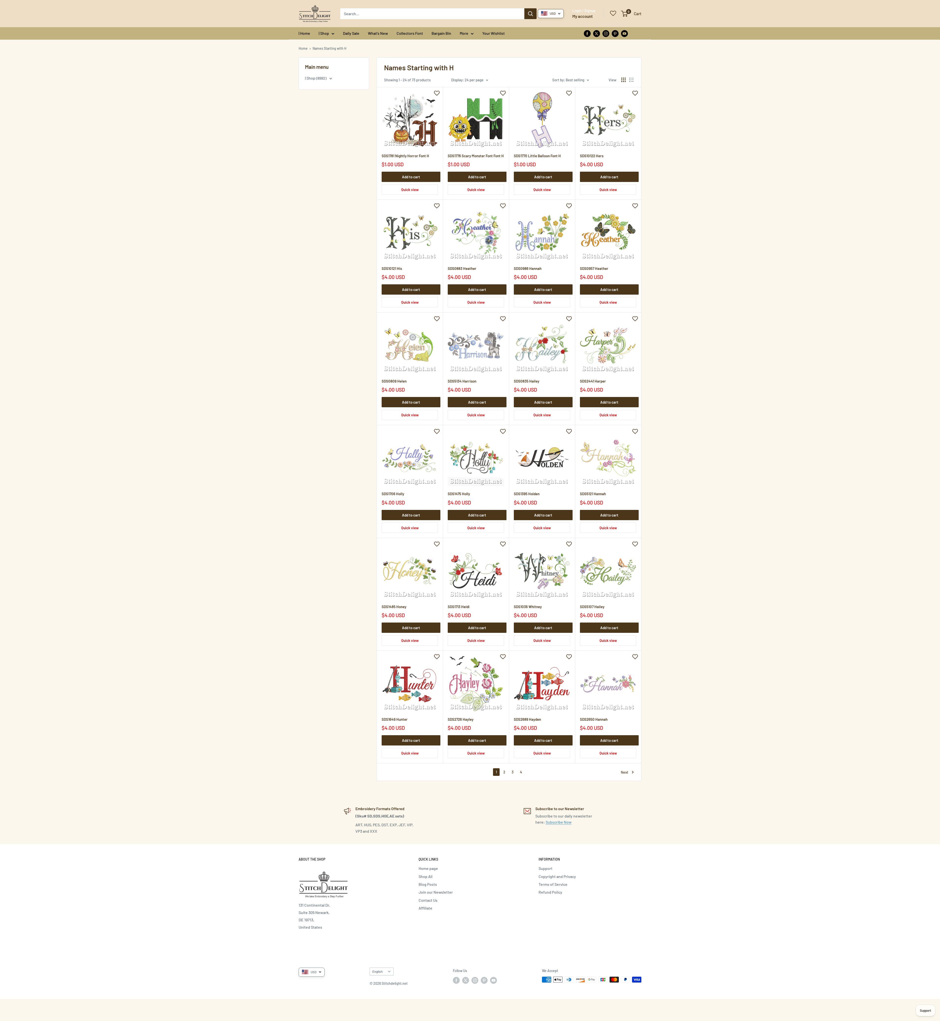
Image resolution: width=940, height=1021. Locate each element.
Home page (428, 868)
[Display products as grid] (623, 80)
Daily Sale (351, 33)
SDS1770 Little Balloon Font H (537, 156)
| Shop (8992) (316, 78)
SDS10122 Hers (591, 156)
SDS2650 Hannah (594, 719)
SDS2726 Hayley (460, 719)
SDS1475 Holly (459, 494)
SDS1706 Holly (393, 494)
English (377, 971)
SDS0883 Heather (462, 268)
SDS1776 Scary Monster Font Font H (476, 156)
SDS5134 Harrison (462, 381)
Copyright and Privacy (557, 876)
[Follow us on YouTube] (624, 33)
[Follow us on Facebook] (587, 33)
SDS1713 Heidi (459, 606)
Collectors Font (410, 33)
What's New (378, 33)
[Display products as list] (631, 80)
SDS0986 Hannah (527, 268)
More (464, 33)
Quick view (410, 189)
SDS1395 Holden (527, 494)
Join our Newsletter (436, 892)
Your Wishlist (493, 33)
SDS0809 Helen (394, 381)
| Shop (324, 33)
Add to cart (411, 177)
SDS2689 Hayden (527, 719)
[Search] (530, 13)
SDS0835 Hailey (526, 381)
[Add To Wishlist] (437, 93)
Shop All (426, 876)
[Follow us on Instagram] (605, 33)
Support (545, 868)
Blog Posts (428, 884)
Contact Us (428, 900)
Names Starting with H (329, 48)
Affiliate (425, 908)
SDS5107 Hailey (592, 606)
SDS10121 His (392, 268)
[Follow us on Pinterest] (615, 33)
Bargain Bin (441, 33)
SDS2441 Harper (593, 381)
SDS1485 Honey (394, 606)
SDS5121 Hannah (593, 494)
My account (582, 16)
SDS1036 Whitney (528, 606)
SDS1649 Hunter (395, 719)
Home (303, 48)
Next (624, 772)
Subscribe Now (559, 822)
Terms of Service (553, 884)
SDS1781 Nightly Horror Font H (405, 156)
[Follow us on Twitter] (596, 33)
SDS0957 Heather (594, 268)
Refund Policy (550, 892)
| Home (304, 33)
